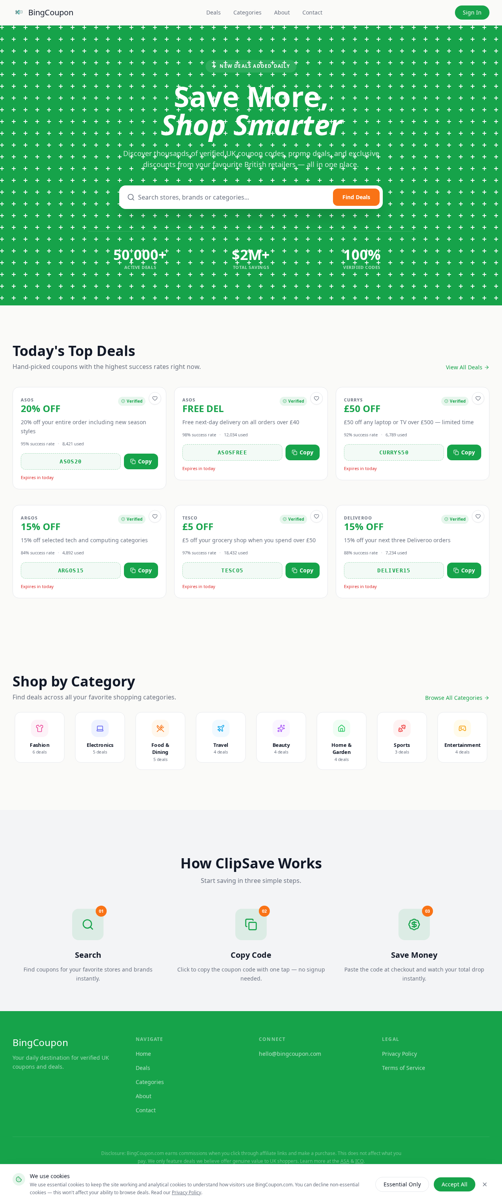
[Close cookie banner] (484, 1184)
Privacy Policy (186, 1192)
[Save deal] (155, 398)
